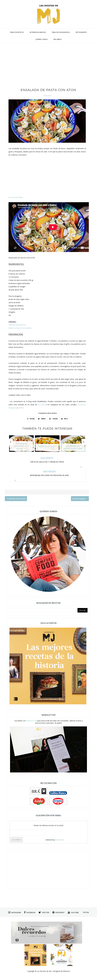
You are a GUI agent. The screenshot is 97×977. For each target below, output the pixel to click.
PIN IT (66, 419)
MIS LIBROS (58, 39)
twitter (45, 912)
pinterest (60, 912)
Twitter (21, 408)
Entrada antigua (79, 498)
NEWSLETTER (31, 721)
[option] (21, 445)
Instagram (12, 408)
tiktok (86, 912)
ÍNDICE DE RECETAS (17, 32)
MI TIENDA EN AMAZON (38, 32)
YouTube (41, 404)
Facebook (81, 404)
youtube (75, 912)
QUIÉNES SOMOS (41, 39)
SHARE (32, 419)
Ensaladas (48, 96)
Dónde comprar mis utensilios (20, 328)
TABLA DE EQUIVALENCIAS (61, 32)
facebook (30, 912)
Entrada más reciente (17, 498)
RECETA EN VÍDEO (16, 197)
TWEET (43, 419)
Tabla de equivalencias (17, 325)
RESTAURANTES (81, 32)
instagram (16, 912)
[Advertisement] (47, 64)
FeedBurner (59, 840)
